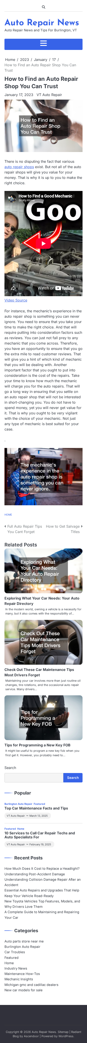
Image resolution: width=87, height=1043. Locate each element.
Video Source (15, 300)
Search (10, 767)
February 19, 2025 (40, 844)
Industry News (15, 968)
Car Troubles (14, 952)
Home (8, 514)
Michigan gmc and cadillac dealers (31, 985)
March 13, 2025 (38, 815)
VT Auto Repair (49, 94)
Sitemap (63, 1032)
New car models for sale (23, 990)
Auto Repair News (41, 23)
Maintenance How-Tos (22, 974)
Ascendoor (31, 1036)
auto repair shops (19, 167)
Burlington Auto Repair (18, 803)
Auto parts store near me (24, 941)
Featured (39, 803)
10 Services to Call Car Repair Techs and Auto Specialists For (39, 835)
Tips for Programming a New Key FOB (37, 745)
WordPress (65, 1036)
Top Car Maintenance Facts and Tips (36, 808)
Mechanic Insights (18, 979)
